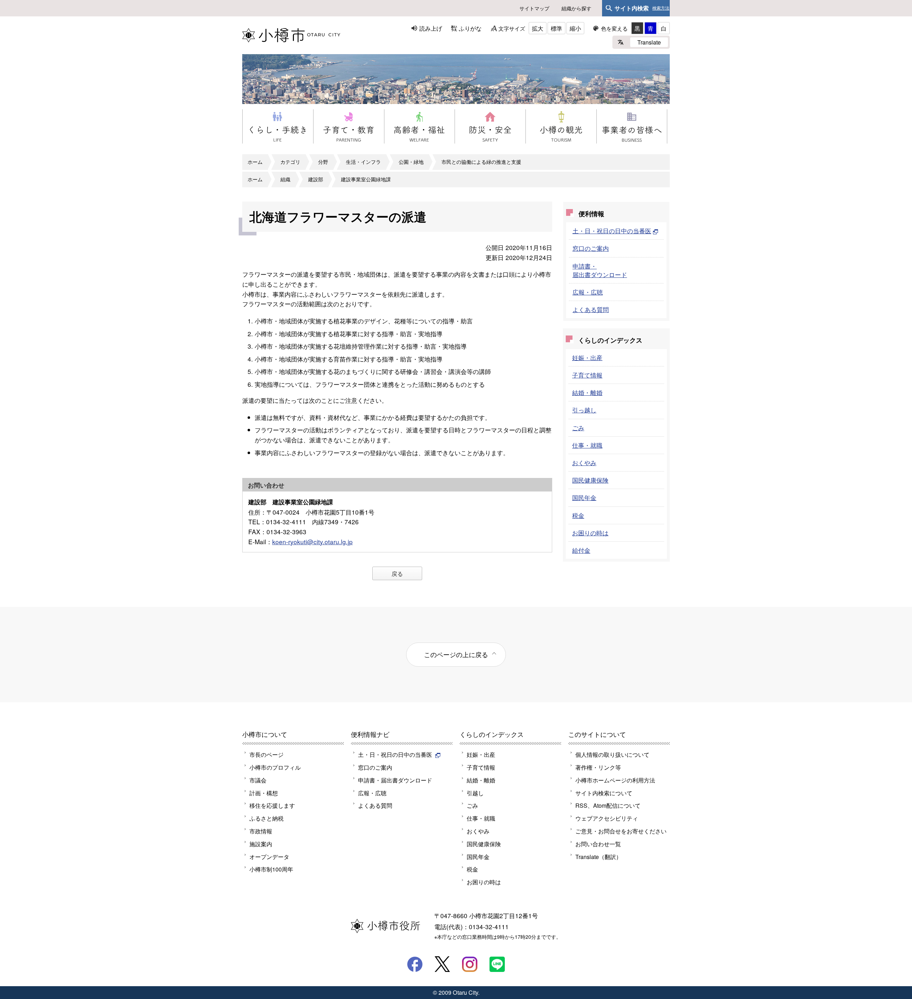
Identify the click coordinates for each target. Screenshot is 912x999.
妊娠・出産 (587, 357)
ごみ (578, 427)
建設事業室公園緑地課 (366, 179)
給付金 (581, 550)
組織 (285, 179)
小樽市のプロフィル (275, 767)
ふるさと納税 (266, 818)
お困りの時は (590, 532)
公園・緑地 (411, 161)
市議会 (257, 780)
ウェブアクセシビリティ (606, 818)
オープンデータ (269, 856)
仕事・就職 (587, 445)
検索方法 (660, 8)
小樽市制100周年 (271, 869)
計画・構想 (263, 793)
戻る (397, 573)
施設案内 (260, 843)
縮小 (575, 28)
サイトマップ (534, 8)
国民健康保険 (590, 479)
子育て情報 (587, 374)
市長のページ (266, 754)
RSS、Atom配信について (608, 805)
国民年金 (584, 497)
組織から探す (576, 8)
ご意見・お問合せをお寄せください (621, 831)
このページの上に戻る (456, 654)
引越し (475, 793)
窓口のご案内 (590, 248)
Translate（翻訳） (598, 856)
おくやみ (584, 462)
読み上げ (430, 28)
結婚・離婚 (587, 392)
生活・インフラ (363, 161)
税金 (578, 515)
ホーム (255, 161)
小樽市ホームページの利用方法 (615, 780)
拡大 (537, 28)
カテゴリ (290, 161)
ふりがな (470, 28)
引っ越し (584, 409)
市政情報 (260, 831)
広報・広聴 (587, 291)
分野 (323, 161)
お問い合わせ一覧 (598, 843)
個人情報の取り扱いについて (612, 754)
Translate (649, 42)
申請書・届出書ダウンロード (599, 270)
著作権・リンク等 (598, 767)
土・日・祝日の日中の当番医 (611, 230)
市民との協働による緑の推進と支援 (481, 161)
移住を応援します (272, 805)
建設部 (315, 179)
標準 (556, 28)
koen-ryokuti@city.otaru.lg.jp (312, 541)
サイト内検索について (603, 793)
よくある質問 (590, 309)
